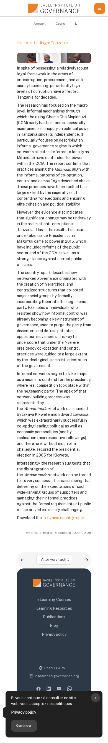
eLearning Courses (54, 599)
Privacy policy (23, 712)
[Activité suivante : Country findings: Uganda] (86, 560)
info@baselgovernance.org (57, 676)
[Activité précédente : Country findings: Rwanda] (22, 560)
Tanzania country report (64, 518)
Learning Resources (54, 608)
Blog (54, 625)
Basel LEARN (54, 668)
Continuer (24, 725)
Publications (54, 617)
